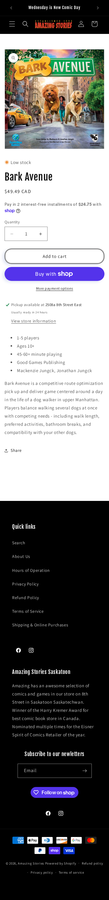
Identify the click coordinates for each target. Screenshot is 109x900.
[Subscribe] (84, 771)
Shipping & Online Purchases (40, 625)
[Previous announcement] (11, 8)
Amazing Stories (31, 863)
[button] (12, 24)
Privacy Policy (25, 584)
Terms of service (71, 872)
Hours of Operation (31, 570)
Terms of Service (28, 611)
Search (18, 542)
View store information (33, 321)
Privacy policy (42, 872)
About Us (21, 556)
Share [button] (16, 450)
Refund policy (92, 863)
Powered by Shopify (60, 863)
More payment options (54, 288)
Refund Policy (25, 597)
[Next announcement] (97, 8)
